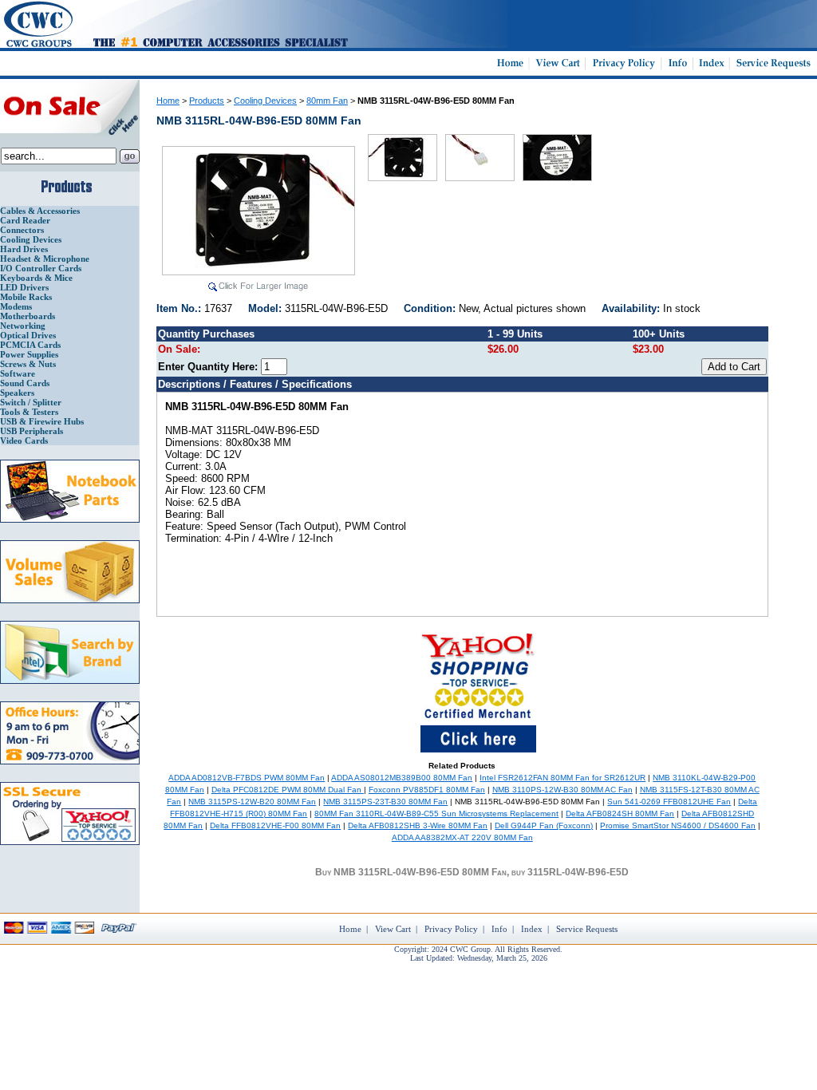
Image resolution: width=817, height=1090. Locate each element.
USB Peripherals (31, 431)
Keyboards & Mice (36, 277)
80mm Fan (327, 100)
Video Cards (24, 440)
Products (206, 100)
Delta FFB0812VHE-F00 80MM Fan (275, 825)
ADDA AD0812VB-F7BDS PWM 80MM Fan (246, 777)
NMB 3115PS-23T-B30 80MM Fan (385, 801)
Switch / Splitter (30, 402)
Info (499, 929)
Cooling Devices (30, 239)
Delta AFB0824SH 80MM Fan (620, 813)
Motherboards (27, 316)
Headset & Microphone (44, 258)
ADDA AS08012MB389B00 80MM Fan (401, 777)
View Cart (393, 929)
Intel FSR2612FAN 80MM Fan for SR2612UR (562, 777)
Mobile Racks (26, 297)
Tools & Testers (29, 412)
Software (17, 373)
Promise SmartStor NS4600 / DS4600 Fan (678, 825)
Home (168, 100)
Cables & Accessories (40, 210)
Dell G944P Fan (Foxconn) (544, 825)
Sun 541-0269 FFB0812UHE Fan (669, 801)
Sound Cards (24, 383)
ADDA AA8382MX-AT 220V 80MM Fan (462, 837)
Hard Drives (24, 249)
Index (532, 929)
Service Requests (587, 929)
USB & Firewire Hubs (42, 421)
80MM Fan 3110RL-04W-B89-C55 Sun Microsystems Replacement (436, 813)
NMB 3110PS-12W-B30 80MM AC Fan (562, 789)
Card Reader (25, 220)
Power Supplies (29, 354)
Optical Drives (28, 335)
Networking (22, 325)
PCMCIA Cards (30, 345)
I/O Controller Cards (40, 268)
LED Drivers (24, 287)
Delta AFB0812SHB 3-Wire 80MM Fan (417, 825)
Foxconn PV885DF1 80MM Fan (427, 789)
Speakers (17, 392)
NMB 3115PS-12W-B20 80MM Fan (252, 801)
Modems (16, 306)
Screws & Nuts (28, 364)
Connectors (22, 230)
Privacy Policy (451, 929)
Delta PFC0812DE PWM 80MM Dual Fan (287, 789)
